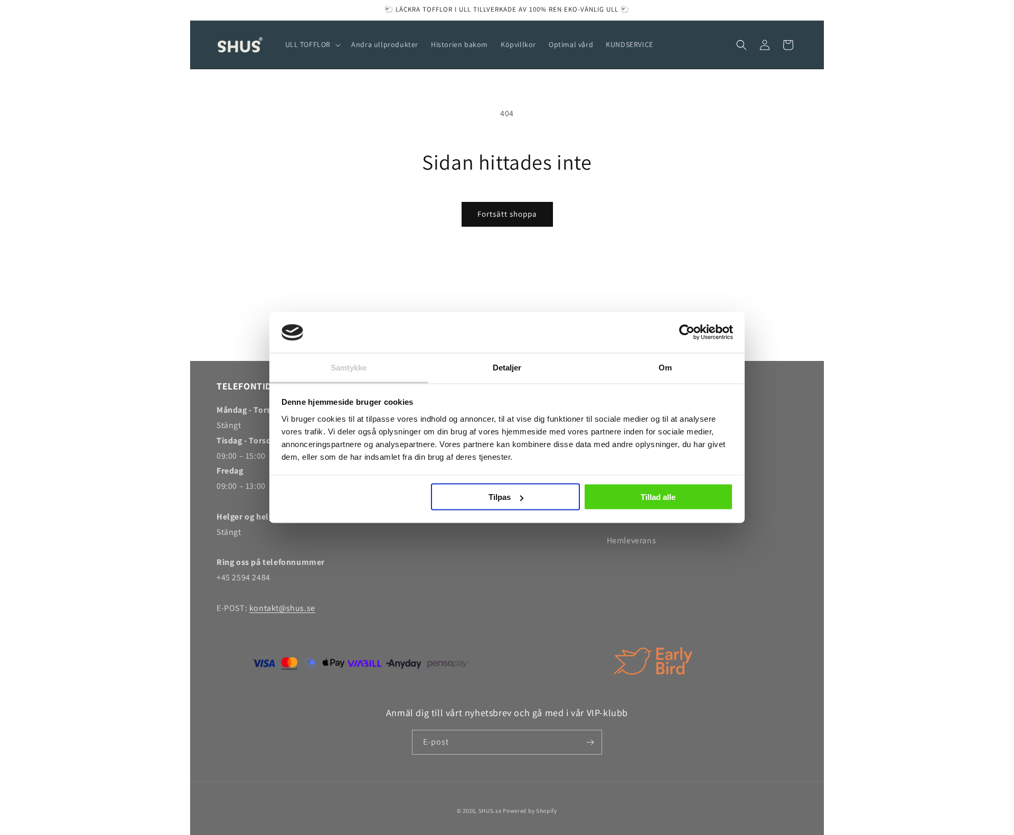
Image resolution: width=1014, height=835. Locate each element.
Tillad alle (658, 497)
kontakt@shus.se (282, 608)
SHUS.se (490, 810)
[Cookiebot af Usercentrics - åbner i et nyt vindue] (687, 332)
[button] (312, 44)
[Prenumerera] (590, 742)
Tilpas (500, 497)
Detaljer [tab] (507, 367)
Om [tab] (665, 367)
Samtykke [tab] (349, 367)
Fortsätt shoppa (507, 214)
